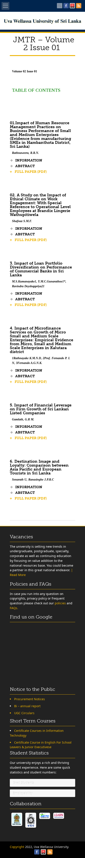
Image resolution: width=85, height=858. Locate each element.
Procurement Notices (29, 699)
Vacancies (21, 537)
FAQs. (14, 608)
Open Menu (5, 6)
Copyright (17, 847)
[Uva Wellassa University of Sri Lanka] (42, 23)
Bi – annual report (27, 706)
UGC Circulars (24, 713)
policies (60, 603)
